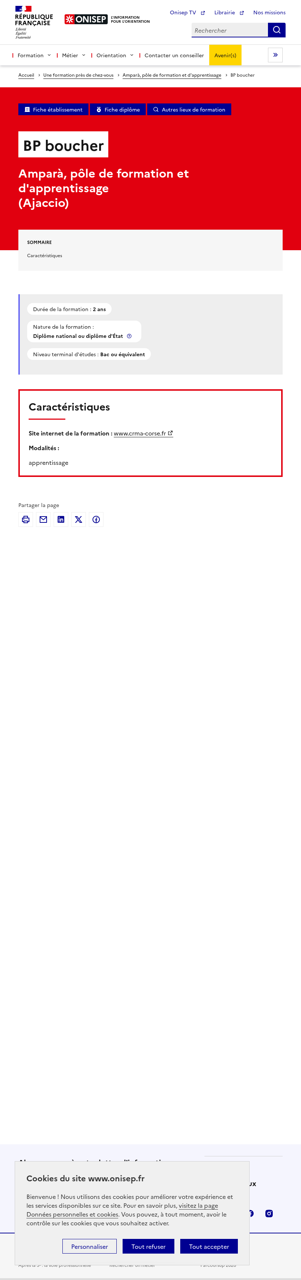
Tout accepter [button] (209, 1246)
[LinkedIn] (61, 519)
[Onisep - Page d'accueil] (86, 19)
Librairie (225, 12)
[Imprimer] (25, 519)
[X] (78, 519)
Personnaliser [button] (89, 1246)
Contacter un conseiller (174, 55)
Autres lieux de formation (193, 109)
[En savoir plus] (129, 336)
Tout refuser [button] (148, 1246)
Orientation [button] (111, 55)
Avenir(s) (225, 55)
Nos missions (269, 12)
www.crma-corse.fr (140, 433)
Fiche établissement (58, 109)
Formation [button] (31, 55)
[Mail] (43, 519)
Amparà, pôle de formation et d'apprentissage (172, 75)
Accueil (26, 75)
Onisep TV (183, 12)
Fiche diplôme (122, 109)
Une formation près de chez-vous (78, 75)
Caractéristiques (44, 255)
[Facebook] (96, 519)
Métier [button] (70, 55)
